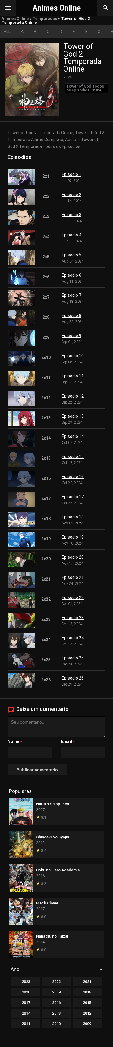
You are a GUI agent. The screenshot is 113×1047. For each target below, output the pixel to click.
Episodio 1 (71, 174)
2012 (87, 1013)
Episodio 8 (71, 315)
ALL (7, 31)
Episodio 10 (73, 355)
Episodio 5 (71, 255)
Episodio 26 (73, 678)
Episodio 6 (71, 275)
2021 (87, 981)
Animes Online (15, 18)
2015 (87, 1002)
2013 (56, 1013)
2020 (26, 992)
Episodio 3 (71, 214)
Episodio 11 (73, 375)
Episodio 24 (73, 637)
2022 (56, 981)
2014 (26, 1013)
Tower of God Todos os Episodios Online (85, 88)
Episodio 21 (73, 577)
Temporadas (45, 18)
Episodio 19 (73, 537)
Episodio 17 (73, 496)
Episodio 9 (71, 335)
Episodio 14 (73, 436)
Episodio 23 (73, 617)
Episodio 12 (73, 396)
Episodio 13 (73, 416)
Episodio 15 (73, 456)
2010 (56, 1023)
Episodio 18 (73, 516)
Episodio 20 (73, 557)
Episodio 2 (71, 194)
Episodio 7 (71, 295)
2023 (26, 981)
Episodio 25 (73, 658)
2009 (87, 1023)
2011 (26, 1023)
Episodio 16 (73, 476)
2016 (56, 1002)
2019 (56, 992)
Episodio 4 (71, 234)
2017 (26, 1002)
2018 (87, 992)
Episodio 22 (73, 597)
